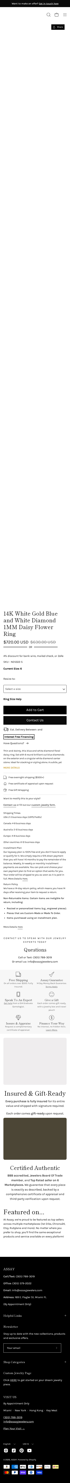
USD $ (26, 1444)
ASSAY (9, 1269)
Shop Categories (14, 1362)
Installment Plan (12, 847)
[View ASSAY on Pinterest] (21, 1450)
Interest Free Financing (18, 736)
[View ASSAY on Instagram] (5, 1450)
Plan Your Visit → (14, 1428)
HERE (13, 1380)
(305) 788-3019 (12, 1417)
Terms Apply (51, 986)
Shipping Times (12, 813)
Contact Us (35, 720)
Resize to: (9, 678)
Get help (8, 1003)
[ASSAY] (18, 15)
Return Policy (10, 884)
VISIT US (9, 1397)
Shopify (32, 1459)
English (7, 1444)
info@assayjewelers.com (18, 1421)
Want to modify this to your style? (21, 798)
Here (20, 926)
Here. (25, 878)
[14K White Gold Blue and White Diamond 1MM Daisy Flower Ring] (11, 598)
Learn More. (51, 1030)
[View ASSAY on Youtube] (29, 1450)
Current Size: (11, 668)
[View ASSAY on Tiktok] (13, 1450)
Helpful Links (12, 1316)
